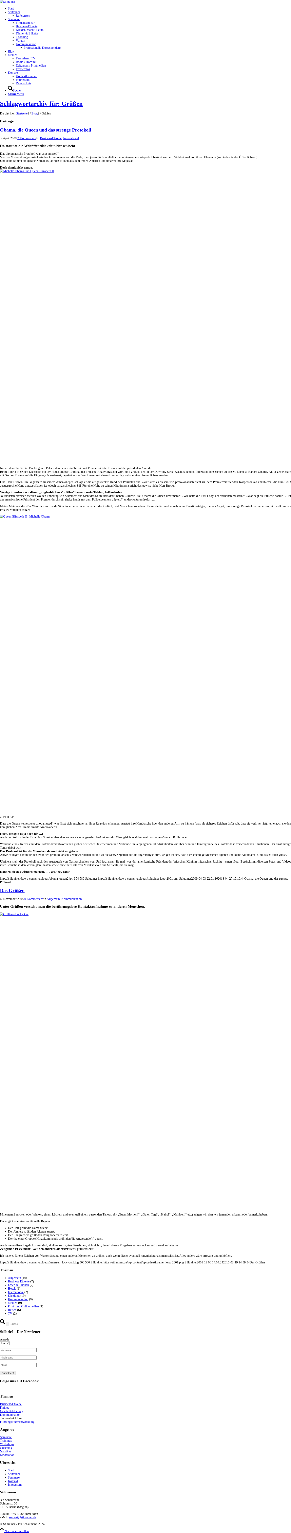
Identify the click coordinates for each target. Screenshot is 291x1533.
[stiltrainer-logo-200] (7, 1)
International (71, 138)
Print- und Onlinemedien (23, 1306)
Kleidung (14, 1295)
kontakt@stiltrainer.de (22, 1517)
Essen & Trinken (18, 1285)
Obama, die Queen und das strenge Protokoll (45, 130)
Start (11, 1470)
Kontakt (13, 1481)
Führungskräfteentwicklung (17, 1421)
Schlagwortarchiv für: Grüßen (41, 103)
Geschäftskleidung (11, 1411)
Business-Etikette (51, 138)
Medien (12, 1302)
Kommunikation (71, 899)
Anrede (4, 1339)
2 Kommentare (26, 138)
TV (10, 1313)
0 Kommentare (33, 899)
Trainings (6, 1440)
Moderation (7, 1455)
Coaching (6, 1447)
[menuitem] (149, 8)
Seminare (6, 1437)
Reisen (12, 1310)
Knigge (4, 1407)
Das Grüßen (12, 890)
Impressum (15, 1484)
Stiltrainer (14, 1474)
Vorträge (5, 1451)
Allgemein (53, 899)
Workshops (7, 1444)
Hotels (12, 1288)
